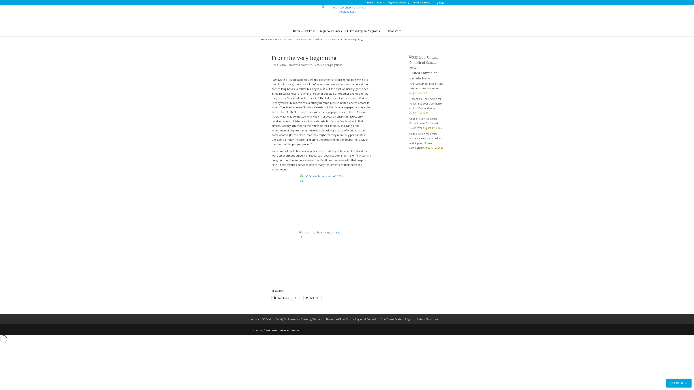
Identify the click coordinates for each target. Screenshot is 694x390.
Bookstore (394, 31)
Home (278, 39)
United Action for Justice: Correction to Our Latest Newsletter (423, 123)
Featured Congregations (328, 65)
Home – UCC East (376, 3)
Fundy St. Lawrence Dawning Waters (299, 319)
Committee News (303, 39)
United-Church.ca (421, 3)
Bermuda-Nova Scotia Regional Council (351, 319)
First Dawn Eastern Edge (395, 319)
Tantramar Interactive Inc (281, 330)
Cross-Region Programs (365, 31)
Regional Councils (397, 3)
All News (288, 39)
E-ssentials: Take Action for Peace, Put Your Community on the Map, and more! (425, 103)
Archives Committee (325, 39)
